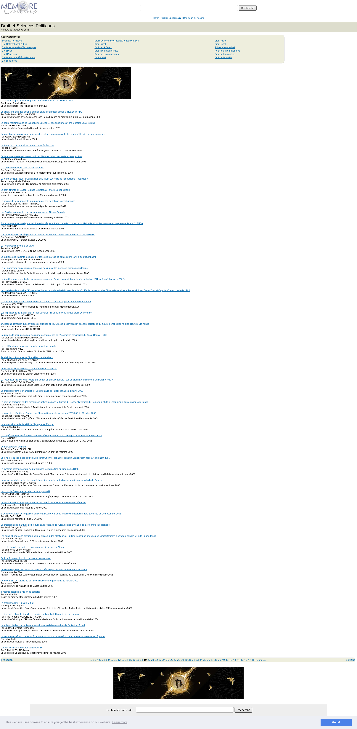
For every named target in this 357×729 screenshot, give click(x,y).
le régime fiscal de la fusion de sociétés (20, 592)
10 (111, 659)
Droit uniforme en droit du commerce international (26, 558)
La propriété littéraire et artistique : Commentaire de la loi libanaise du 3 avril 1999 (42, 391)
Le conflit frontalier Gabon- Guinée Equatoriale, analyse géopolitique (35, 190)
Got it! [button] (336, 722)
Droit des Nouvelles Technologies (19, 47)
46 (245, 659)
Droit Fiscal (100, 44)
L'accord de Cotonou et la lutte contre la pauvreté (25, 491)
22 (156, 659)
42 (230, 659)
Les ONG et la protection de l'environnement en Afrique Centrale (33, 212)
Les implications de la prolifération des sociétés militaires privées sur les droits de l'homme (46, 312)
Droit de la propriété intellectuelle (18, 57)
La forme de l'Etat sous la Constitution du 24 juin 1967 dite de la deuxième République (44, 179)
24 (163, 659)
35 (204, 659)
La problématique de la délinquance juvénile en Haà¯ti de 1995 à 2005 (37, 100)
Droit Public (220, 40)
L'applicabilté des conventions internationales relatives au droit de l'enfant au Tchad (43, 625)
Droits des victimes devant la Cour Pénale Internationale (29, 368)
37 (212, 659)
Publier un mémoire (171, 18)
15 (130, 659)
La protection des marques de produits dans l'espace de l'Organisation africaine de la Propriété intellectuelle (55, 525)
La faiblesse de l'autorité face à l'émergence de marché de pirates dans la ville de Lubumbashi (48, 257)
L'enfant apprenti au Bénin (14, 446)
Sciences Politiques (12, 40)
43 (234, 659)
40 (223, 659)
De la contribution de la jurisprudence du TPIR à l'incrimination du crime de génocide (43, 502)
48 (253, 659)
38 (215, 659)
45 (241, 659)
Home (156, 18)
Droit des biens (9, 61)
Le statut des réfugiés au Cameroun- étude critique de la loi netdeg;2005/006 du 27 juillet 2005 (48, 413)
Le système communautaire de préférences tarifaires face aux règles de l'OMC (40, 469)
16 (134, 659)
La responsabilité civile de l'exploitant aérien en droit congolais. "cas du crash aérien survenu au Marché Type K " (58, 379)
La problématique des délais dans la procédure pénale (28, 346)
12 (119, 659)
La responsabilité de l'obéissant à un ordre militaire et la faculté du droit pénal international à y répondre (53, 636)
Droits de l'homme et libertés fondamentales (116, 40)
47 (249, 659)
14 (126, 659)
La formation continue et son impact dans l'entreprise (27, 145)
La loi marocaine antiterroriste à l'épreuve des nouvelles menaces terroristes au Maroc (44, 268)
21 (152, 659)
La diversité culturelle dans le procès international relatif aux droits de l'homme (40, 614)
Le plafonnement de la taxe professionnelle (22, 167)
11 (115, 659)
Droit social (100, 57)
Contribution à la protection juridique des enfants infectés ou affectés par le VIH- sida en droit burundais (53, 134)
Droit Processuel (10, 54)
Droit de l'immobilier (225, 54)
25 (167, 659)
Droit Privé (7, 50)
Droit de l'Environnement (106, 54)
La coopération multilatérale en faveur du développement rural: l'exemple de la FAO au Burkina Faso (51, 435)
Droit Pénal (220, 44)
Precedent (7, 659)
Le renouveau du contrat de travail (18, 245)
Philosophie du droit (225, 47)
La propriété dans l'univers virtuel (17, 603)
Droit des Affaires (103, 47)
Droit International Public (14, 44)
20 (148, 659)
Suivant (350, 659)
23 (160, 659)
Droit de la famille (223, 57)
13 (122, 659)
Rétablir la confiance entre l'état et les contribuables (27, 357)
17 (137, 659)
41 (227, 659)
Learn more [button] (119, 722)
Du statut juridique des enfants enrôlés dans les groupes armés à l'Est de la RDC (42, 112)
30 (186, 659)
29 (182, 659)
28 (178, 659)
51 (264, 659)
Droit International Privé (106, 50)
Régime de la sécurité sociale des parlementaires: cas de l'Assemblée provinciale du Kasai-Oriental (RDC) (54, 335)
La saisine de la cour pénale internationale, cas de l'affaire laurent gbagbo (38, 201)
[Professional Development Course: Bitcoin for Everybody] (66, 98)
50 (260, 659)
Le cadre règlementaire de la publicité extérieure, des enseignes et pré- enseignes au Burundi (48, 123)
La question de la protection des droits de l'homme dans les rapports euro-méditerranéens (46, 301)
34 (201, 659)
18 (141, 659)
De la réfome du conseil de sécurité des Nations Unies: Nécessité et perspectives (41, 156)
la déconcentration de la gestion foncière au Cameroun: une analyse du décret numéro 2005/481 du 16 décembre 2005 (61, 513)
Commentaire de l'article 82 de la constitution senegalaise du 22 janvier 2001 (39, 580)
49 (256, 659)
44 (238, 659)
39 (219, 659)
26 (171, 659)
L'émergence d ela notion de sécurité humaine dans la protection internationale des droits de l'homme (52, 480)
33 (197, 659)
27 (174, 659)
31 (189, 659)
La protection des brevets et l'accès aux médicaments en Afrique (33, 547)
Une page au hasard (193, 18)
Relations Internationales (227, 50)
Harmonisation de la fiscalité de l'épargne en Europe (27, 424)
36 (208, 659)
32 (193, 659)
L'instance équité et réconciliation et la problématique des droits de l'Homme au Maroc (44, 569)
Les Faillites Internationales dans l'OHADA (22, 647)
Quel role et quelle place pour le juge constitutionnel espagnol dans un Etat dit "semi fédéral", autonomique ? (55, 458)
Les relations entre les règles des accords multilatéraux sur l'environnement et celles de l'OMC (48, 234)
